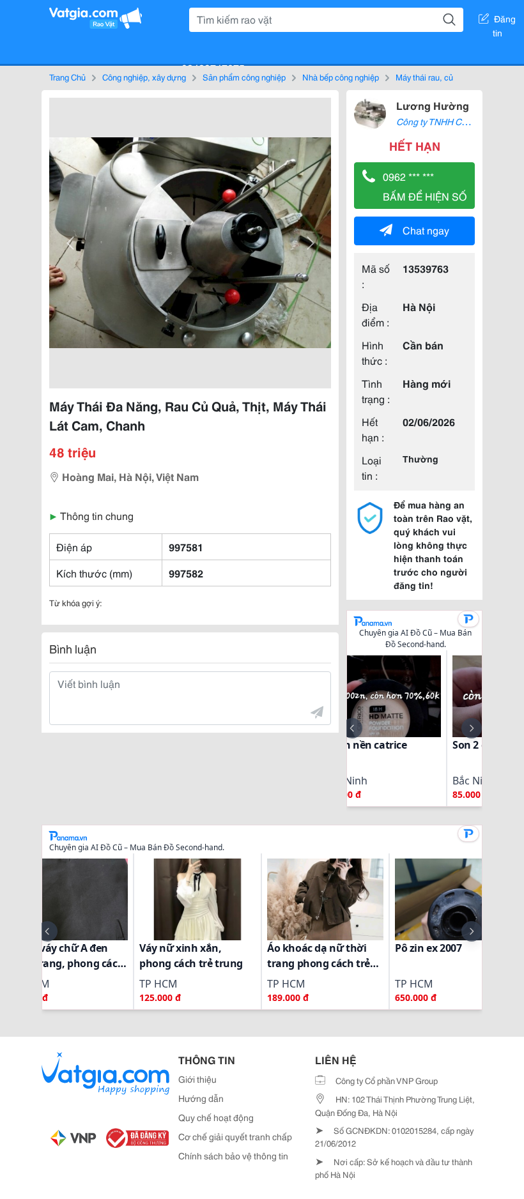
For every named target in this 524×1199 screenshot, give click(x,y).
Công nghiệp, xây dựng (144, 76)
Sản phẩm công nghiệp (244, 76)
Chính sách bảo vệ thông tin (233, 1155)
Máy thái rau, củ (424, 76)
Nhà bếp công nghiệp (340, 76)
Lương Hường (432, 105)
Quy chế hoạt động (216, 1117)
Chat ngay (426, 229)
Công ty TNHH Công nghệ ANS (457, 121)
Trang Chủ (67, 76)
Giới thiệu (197, 1079)
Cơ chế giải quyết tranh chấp (235, 1136)
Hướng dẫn (201, 1098)
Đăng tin (504, 21)
